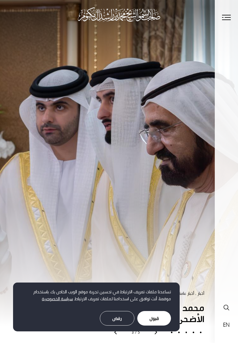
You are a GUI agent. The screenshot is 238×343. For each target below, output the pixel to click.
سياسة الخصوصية (57, 298)
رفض (117, 318)
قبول (154, 318)
